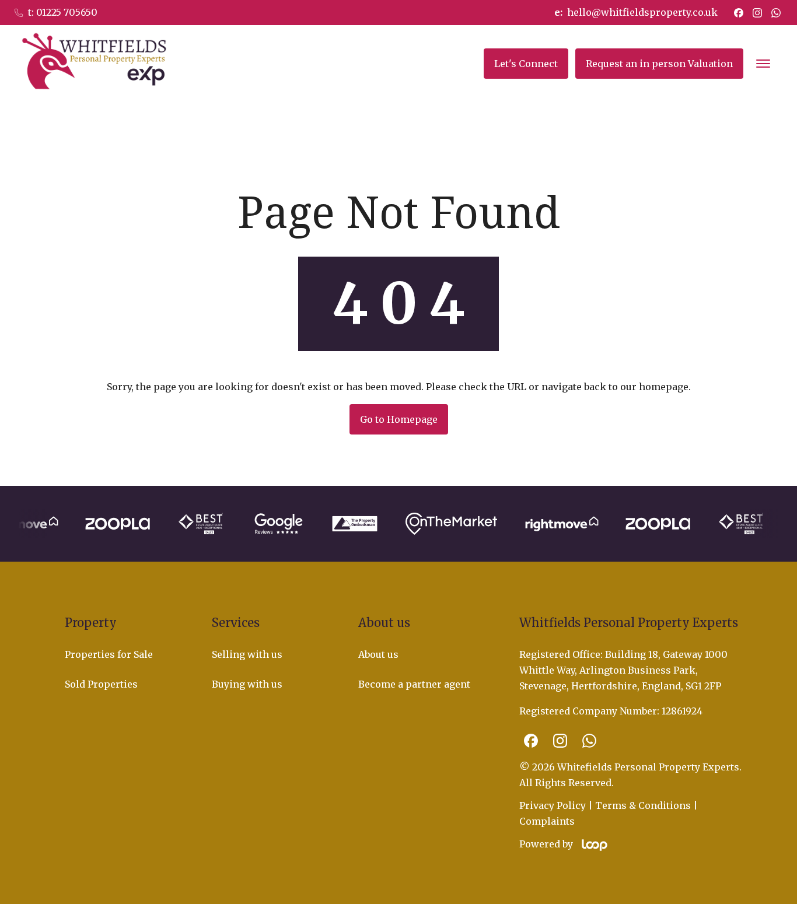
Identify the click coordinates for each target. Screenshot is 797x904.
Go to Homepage (399, 419)
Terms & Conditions (643, 805)
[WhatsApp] (776, 13)
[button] (763, 63)
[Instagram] (757, 13)
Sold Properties (101, 684)
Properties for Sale (109, 654)
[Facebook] (739, 13)
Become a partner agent (414, 684)
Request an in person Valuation (659, 63)
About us (378, 654)
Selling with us (247, 654)
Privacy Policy (552, 805)
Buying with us (247, 684)
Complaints (547, 821)
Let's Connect (526, 63)
